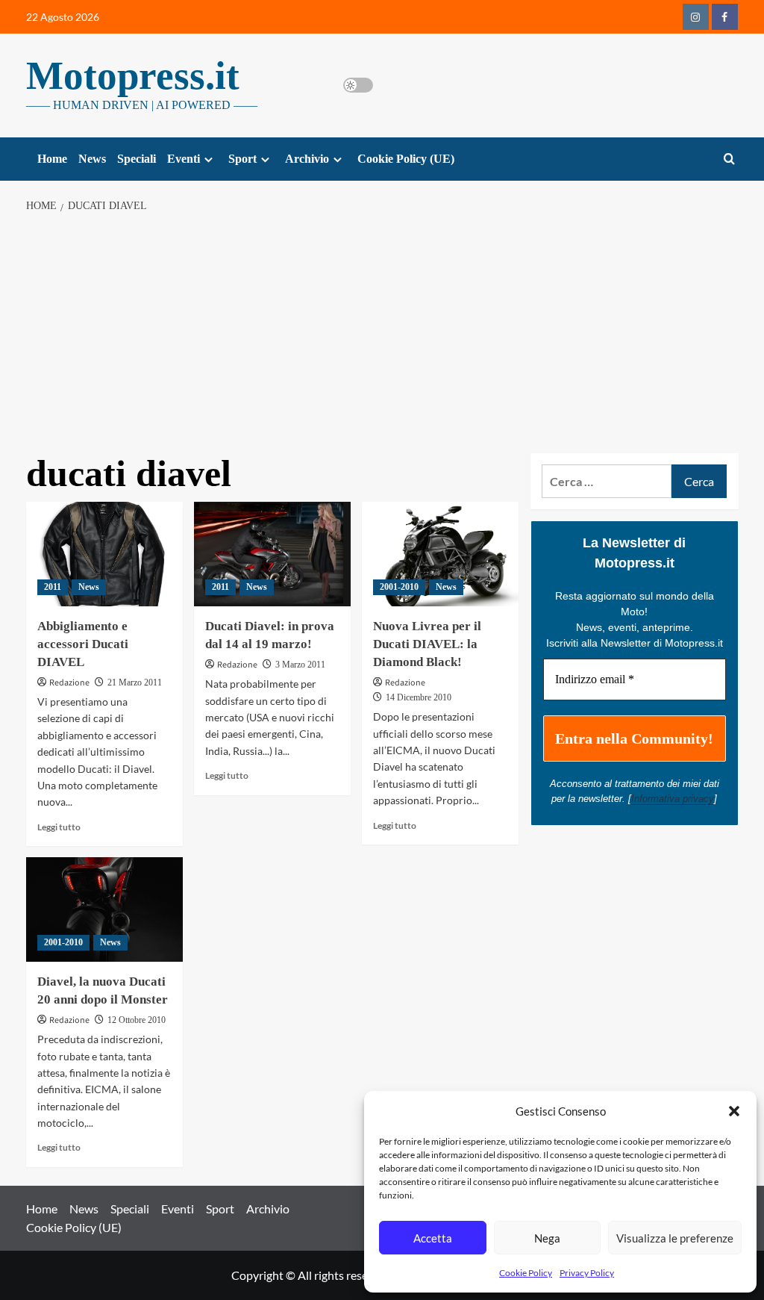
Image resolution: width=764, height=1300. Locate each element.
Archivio (307, 158)
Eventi (183, 158)
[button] (734, 1111)
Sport (242, 158)
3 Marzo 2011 (300, 664)
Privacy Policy (587, 1272)
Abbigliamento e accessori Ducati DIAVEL (82, 644)
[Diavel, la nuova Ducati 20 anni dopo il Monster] (104, 909)
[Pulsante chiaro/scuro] (358, 85)
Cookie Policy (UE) (405, 158)
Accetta (432, 1238)
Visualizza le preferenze (674, 1238)
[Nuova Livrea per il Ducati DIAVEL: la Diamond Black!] (440, 554)
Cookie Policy (525, 1272)
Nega (547, 1238)
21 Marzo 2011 (134, 682)
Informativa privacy (672, 798)
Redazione (69, 683)
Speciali (136, 158)
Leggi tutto (59, 827)
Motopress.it (132, 75)
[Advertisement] (382, 333)
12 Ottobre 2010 (136, 1020)
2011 (52, 587)
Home (52, 158)
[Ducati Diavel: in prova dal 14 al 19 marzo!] (272, 554)
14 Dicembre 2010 (418, 697)
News (92, 158)
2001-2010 (399, 587)
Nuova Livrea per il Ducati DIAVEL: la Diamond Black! (427, 644)
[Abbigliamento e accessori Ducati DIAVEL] (104, 554)
